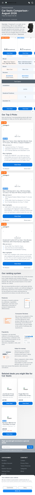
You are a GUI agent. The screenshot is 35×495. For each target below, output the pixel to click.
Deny (25, 487)
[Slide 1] (17, 236)
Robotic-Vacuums (6, 468)
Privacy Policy (24, 463)
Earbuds (4, 474)
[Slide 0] (16, 236)
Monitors (4, 460)
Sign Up (30, 447)
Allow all (17, 491)
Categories (24, 468)
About (22, 471)
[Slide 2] (18, 236)
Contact (23, 460)
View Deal (9, 53)
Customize (10, 487)
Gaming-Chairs (6, 471)
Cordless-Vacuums (7, 463)
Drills (3, 466)
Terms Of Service (25, 466)
